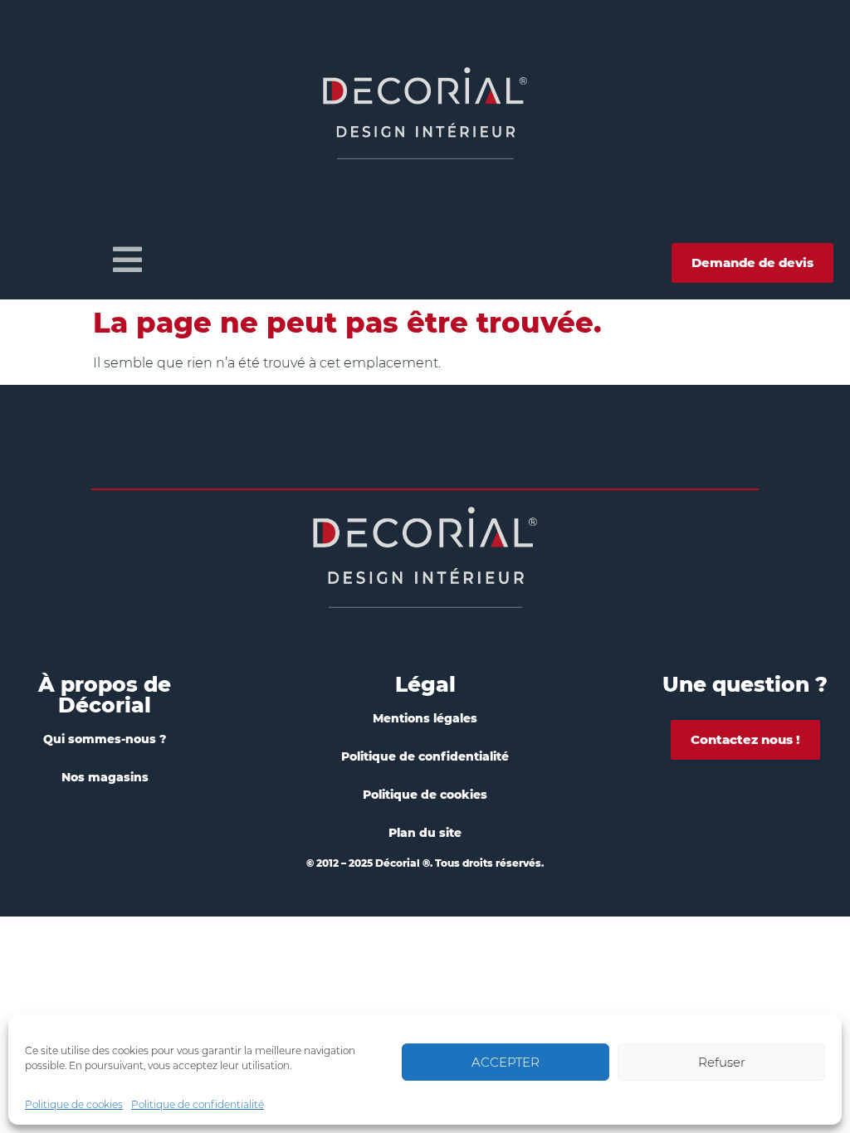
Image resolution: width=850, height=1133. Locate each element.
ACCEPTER (505, 1062)
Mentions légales (425, 718)
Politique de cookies (74, 1104)
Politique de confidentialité (197, 1104)
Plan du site (425, 832)
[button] (127, 259)
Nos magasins (105, 777)
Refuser (721, 1062)
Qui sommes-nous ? (104, 739)
